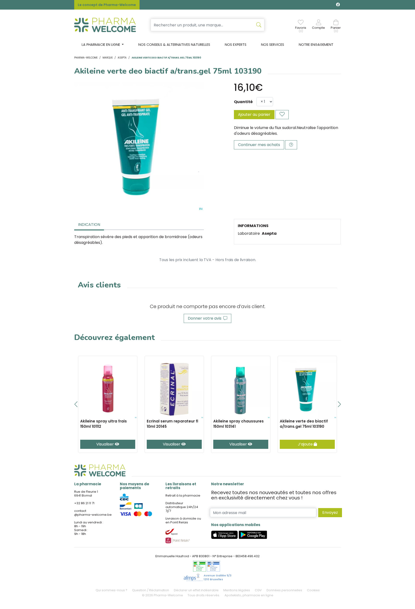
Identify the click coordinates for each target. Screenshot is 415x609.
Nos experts (235, 44)
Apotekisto (249, 595)
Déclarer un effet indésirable (196, 590)
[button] (76, 404)
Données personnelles (284, 590)
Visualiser (105, 444)
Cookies (313, 590)
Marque (108, 57)
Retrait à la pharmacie (182, 495)
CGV (258, 590)
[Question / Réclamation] (291, 144)
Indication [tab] (89, 224)
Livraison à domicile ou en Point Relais (183, 520)
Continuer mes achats (259, 144)
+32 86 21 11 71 (84, 503)
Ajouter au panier (254, 114)
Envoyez (330, 512)
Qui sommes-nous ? (111, 590)
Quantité (243, 102)
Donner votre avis (205, 318)
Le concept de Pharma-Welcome (107, 4)
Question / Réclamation (150, 590)
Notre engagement (316, 44)
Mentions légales (236, 590)
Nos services (272, 44)
